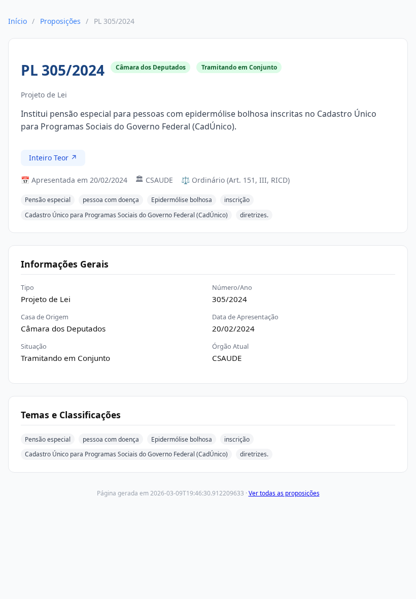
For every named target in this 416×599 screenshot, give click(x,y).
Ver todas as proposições (284, 493)
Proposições (60, 21)
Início (17, 21)
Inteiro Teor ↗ (53, 157)
